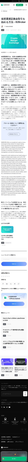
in (4, 407)
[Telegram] (7, 407)
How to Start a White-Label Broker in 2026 (14, 319)
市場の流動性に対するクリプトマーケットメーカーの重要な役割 (7, 369)
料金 (19, 1)
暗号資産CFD (8, 242)
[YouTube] (9, 407)
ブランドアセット (19, 441)
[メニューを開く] (25, 4)
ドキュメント (14, 1)
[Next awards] (25, 429)
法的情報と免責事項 (6, 437)
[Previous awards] (22, 429)
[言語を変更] (14, 5)
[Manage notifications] (3, 459)
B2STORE (23, 1)
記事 (10, 9)
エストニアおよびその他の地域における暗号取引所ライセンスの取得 (13, 342)
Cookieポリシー (16, 437)
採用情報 (3, 441)
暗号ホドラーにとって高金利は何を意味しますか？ (21, 369)
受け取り (14, 458)
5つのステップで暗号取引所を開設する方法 (13, 331)
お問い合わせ (19, 4)
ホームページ (4, 9)
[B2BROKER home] (5, 5)
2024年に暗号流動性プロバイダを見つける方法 (7, 237)
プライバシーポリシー (6, 439)
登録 (25, 393)
